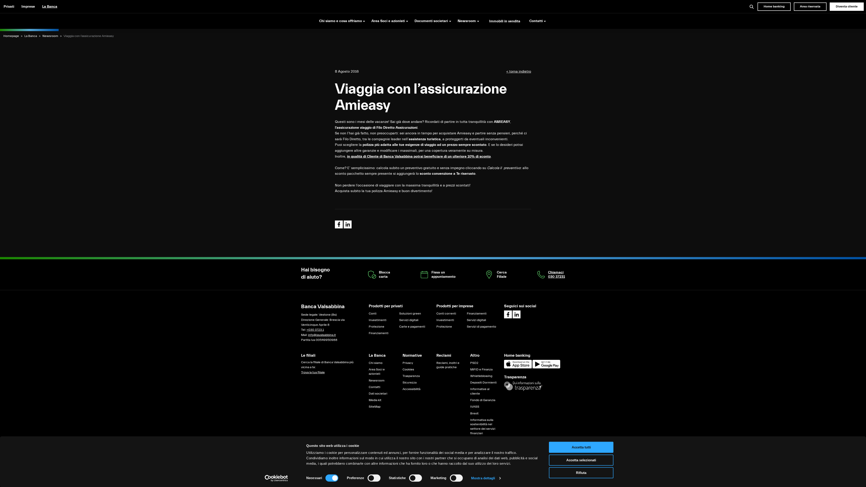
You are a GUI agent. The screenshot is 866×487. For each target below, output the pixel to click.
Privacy (408, 363)
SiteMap (374, 407)
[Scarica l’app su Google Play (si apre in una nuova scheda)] (546, 367)
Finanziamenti (378, 333)
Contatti (374, 387)
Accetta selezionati (581, 460)
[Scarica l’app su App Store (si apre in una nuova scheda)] (518, 367)
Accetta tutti (581, 447)
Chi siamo (375, 363)
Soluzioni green (410, 313)
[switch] (374, 478)
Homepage (11, 36)
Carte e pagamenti (412, 326)
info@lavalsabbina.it (322, 335)
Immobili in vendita (504, 21)
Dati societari (378, 393)
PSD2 (474, 363)
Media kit (375, 400)
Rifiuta (581, 473)
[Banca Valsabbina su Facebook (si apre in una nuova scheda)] (508, 314)
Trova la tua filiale (313, 372)
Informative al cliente (479, 391)
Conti (372, 313)
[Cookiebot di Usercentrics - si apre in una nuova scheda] (276, 478)
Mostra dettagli (483, 478)
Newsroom (50, 36)
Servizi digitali (408, 320)
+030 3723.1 (315, 330)
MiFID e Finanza (481, 369)
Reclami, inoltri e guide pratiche (447, 365)
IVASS (474, 407)
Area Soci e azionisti (377, 372)
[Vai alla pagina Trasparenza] (523, 386)
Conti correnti (446, 313)
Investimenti (377, 320)
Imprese (28, 7)
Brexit (474, 413)
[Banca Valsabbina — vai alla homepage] (29, 21)
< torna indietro (518, 71)
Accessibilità (411, 389)
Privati (9, 7)
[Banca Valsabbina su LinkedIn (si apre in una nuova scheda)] (517, 314)
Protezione (376, 326)
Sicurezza (410, 382)
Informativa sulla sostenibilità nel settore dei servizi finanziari (482, 426)
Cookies (408, 369)
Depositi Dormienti (483, 382)
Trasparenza (411, 376)
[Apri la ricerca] (752, 6)
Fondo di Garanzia (482, 400)
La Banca (49, 7)
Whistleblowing (481, 376)
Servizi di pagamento (481, 326)
